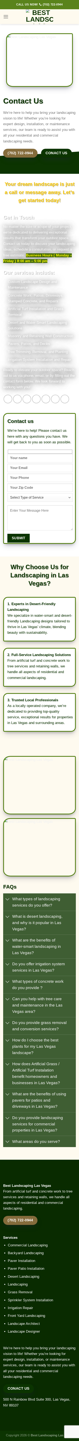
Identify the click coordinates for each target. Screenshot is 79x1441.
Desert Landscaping (23, 1277)
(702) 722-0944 (52, 4)
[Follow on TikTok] (27, 399)
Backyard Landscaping (26, 1253)
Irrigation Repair (20, 1308)
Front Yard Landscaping (26, 1316)
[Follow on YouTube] (64, 399)
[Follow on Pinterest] (46, 399)
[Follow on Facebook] (8, 399)
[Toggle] (7, 899)
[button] (6, 16)
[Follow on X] (36, 399)
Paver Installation (21, 1261)
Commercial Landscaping (28, 1245)
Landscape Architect (24, 1324)
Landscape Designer (24, 1331)
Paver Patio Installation (26, 1269)
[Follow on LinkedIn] (55, 399)
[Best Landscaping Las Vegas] (39, 16)
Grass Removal (20, 1292)
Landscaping (18, 1284)
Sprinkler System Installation (30, 1300)
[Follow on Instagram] (17, 399)
